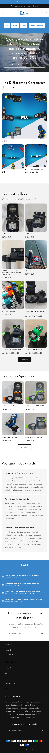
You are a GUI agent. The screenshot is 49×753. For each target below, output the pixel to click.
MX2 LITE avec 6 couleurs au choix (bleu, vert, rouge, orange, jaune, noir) (13, 272)
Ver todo (24, 360)
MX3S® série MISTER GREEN (35, 406)
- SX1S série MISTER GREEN (12, 350)
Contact (7, 688)
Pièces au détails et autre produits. (34, 171)
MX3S (24, 25)
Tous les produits (37, 25)
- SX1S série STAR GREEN (34, 350)
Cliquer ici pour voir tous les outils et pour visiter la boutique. (24, 65)
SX (7, 25)
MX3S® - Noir (6, 234)
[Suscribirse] (41, 633)
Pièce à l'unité (10, 683)
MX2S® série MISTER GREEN (35, 437)
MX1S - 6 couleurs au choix (34, 271)
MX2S (15, 25)
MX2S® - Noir (29, 234)
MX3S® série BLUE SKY (10, 437)
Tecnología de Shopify (27, 749)
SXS (3, 172)
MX (3, 141)
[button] (2, 12)
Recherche (8, 668)
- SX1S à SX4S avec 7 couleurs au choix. (35, 312)
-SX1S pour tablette (8, 311)
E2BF (21, 749)
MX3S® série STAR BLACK (10, 406)
